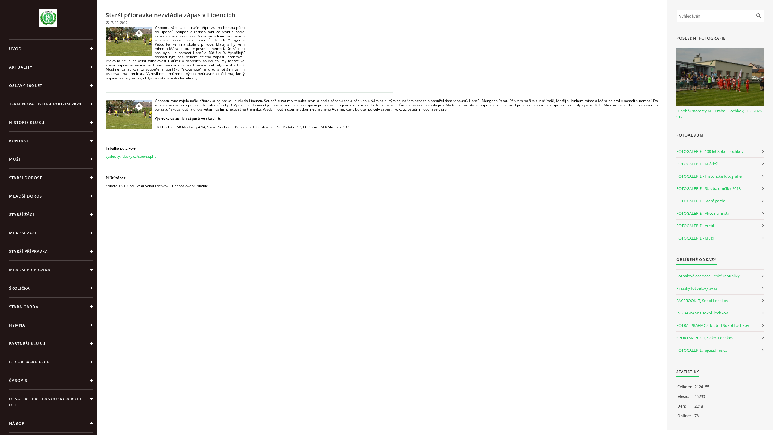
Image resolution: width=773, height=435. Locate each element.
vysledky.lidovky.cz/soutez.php (131, 156)
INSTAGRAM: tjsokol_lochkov (702, 313)
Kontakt (19, 140)
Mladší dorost (26, 196)
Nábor (16, 423)
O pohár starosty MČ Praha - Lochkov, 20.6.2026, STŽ (719, 114)
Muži (14, 159)
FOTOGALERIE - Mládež (697, 163)
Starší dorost (25, 177)
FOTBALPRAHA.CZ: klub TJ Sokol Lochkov (712, 325)
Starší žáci (21, 214)
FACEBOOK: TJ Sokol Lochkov (702, 300)
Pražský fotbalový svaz (696, 288)
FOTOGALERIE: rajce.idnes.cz (701, 350)
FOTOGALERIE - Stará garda (700, 201)
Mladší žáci (23, 233)
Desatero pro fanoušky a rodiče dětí (48, 402)
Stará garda (24, 306)
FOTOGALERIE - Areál (695, 225)
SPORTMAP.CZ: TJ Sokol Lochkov (704, 337)
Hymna (17, 325)
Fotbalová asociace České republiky (708, 276)
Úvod (15, 48)
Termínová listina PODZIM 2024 (45, 104)
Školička (19, 288)
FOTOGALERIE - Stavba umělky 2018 (708, 188)
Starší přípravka (28, 251)
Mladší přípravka (29, 269)
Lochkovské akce (29, 362)
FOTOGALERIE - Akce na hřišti (702, 213)
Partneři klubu (27, 343)
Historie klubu (27, 122)
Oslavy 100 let (25, 85)
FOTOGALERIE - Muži (695, 238)
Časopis (18, 380)
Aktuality (21, 67)
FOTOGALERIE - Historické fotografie (709, 176)
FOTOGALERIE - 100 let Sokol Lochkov (710, 151)
